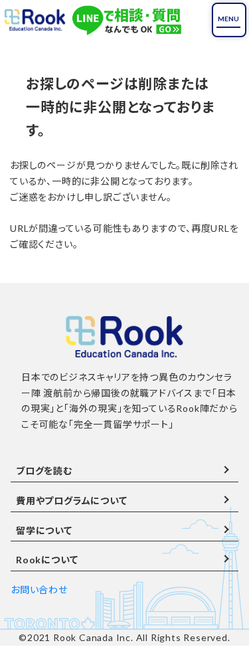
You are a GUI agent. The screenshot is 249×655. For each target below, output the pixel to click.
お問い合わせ (39, 589)
